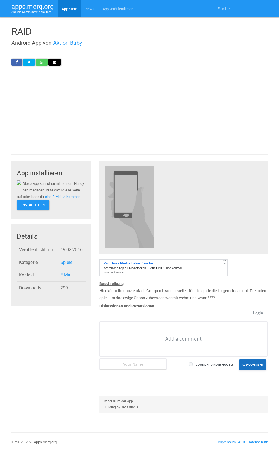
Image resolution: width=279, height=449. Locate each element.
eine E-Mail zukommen (62, 197)
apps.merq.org (32, 8)
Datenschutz (258, 442)
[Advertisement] (139, 110)
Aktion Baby (67, 43)
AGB (241, 442)
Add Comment (253, 364)
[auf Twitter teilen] (29, 62)
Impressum (227, 442)
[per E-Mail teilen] (54, 62)
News (89, 9)
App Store (69, 9)
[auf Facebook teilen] (16, 62)
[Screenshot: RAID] (129, 207)
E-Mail (66, 275)
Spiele (66, 262)
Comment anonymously (214, 364)
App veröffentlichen (118, 9)
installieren (33, 205)
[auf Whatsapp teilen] (41, 62)
